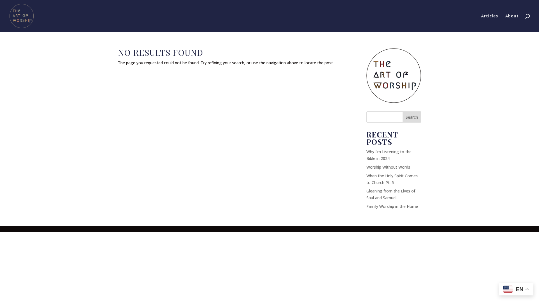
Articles (489, 16)
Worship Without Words (388, 167)
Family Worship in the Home (392, 206)
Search (412, 117)
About (512, 16)
